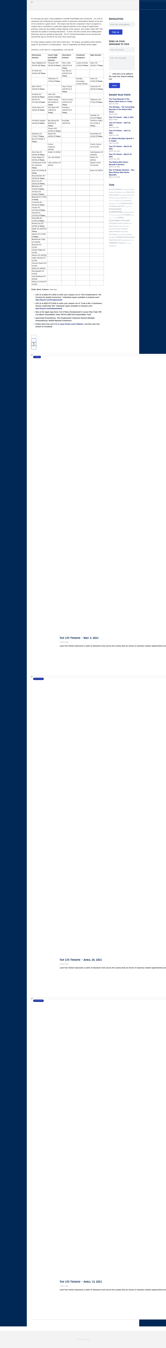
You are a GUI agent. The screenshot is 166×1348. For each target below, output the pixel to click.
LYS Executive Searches (115, 215)
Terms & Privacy (83, 1339)
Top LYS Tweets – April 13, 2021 (81, 1281)
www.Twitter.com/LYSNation (72, 324)
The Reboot (129, 243)
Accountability (115, 189)
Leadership (115, 211)
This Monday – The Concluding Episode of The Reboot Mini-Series (121, 109)
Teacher (113, 242)
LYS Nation (126, 215)
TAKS (132, 240)
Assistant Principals (128, 189)
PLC (115, 217)
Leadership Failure (128, 212)
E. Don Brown (126, 200)
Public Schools (123, 223)
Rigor (130, 223)
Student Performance (125, 237)
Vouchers (112, 246)
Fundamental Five (117, 206)
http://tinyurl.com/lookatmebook (48, 308)
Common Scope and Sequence (118, 198)
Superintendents (126, 240)
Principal (125, 220)
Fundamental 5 (126, 203)
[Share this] (33, 340)
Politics (120, 218)
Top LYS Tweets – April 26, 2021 (81, 959)
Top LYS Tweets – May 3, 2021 (79, 637)
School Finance (115, 229)
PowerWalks (115, 220)
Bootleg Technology (115, 192)
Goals (126, 206)
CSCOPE (130, 197)
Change (123, 192)
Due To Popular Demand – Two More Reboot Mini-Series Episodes (121, 172)
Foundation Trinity (114, 203)
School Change (124, 226)
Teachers (122, 243)
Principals (113, 223)
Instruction (115, 209)
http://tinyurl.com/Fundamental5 (48, 300)
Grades (130, 206)
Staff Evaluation (122, 234)
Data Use (118, 200)
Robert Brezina (114, 226)
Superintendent (115, 240)
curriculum (112, 200)
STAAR (122, 231)
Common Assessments (127, 195)
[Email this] (33, 336)
